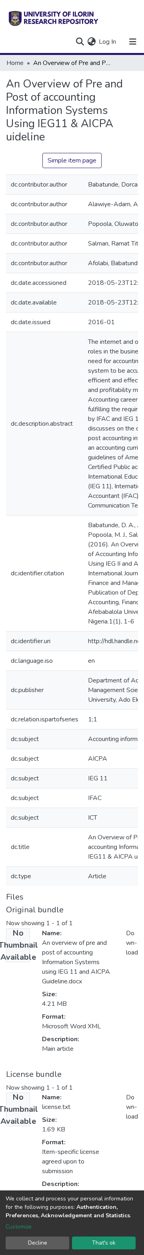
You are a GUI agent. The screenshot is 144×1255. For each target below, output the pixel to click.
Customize (19, 1227)
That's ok (104, 1243)
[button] (91, 42)
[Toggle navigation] (133, 42)
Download (132, 943)
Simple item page (72, 160)
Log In (108, 41)
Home (15, 63)
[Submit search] (80, 42)
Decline (37, 1243)
